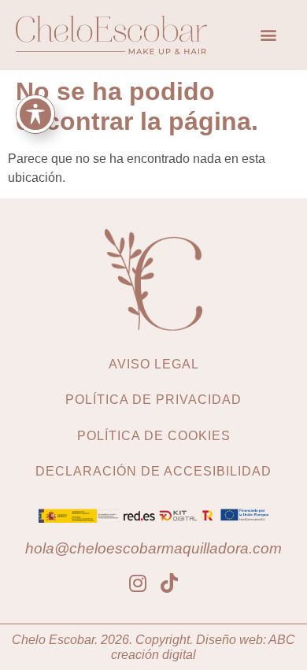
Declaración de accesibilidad (153, 471)
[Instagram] (138, 583)
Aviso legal (154, 364)
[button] (268, 35)
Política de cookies (154, 435)
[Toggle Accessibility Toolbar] (35, 114)
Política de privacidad (153, 399)
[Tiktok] (169, 583)
